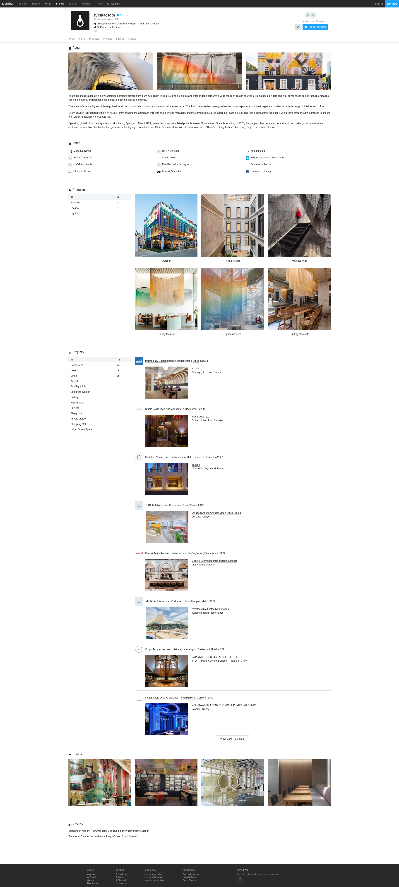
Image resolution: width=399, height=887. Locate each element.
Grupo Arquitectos (155, 649)
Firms (48, 3)
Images (36, 3)
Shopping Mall (198, 601)
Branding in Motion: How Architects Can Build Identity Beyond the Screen (108, 830)
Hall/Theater (194, 457)
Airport (192, 649)
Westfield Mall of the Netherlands (210, 609)
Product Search (190, 876)
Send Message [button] (315, 26)
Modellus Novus (154, 457)
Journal (73, 3)
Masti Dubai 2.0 (200, 416)
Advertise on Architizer (154, 879)
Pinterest (121, 879)
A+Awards (92, 876)
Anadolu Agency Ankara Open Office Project (216, 513)
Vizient (196, 368)
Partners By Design (156, 360)
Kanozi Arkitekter (154, 553)
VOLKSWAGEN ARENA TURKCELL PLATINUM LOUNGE (224, 705)
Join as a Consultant (153, 876)
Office (196, 360)
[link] (99, 197)
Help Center (92, 882)
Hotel (214, 649)
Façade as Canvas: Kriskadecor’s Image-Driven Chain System (102, 836)
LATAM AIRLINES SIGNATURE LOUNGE (215, 657)
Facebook (122, 873)
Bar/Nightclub (195, 553)
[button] (99, 782)
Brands (60, 3)
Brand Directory (190, 879)
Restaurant (191, 409)
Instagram (122, 882)
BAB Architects (154, 505)
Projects (22, 3)
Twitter (120, 876)
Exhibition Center (194, 697)
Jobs (100, 3)
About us (91, 873)
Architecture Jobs (191, 873)
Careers (90, 879)
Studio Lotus (152, 409)
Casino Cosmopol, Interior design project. (215, 561)
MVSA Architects (155, 601)
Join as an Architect (153, 873)
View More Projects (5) (232, 739)
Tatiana (196, 464)
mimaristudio (152, 697)
